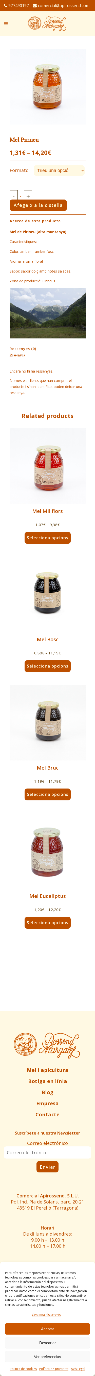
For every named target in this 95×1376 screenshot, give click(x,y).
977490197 (18, 5)
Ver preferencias (47, 1357)
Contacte (47, 1114)
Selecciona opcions (47, 537)
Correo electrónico (47, 1143)
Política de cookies (23, 1369)
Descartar (47, 1343)
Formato (19, 170)
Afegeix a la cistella (38, 205)
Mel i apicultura (47, 1070)
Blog (47, 1092)
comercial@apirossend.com (63, 5)
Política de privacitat (53, 1369)
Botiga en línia (47, 1081)
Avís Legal (78, 1369)
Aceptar (47, 1329)
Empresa (47, 1103)
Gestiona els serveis (46, 1315)
